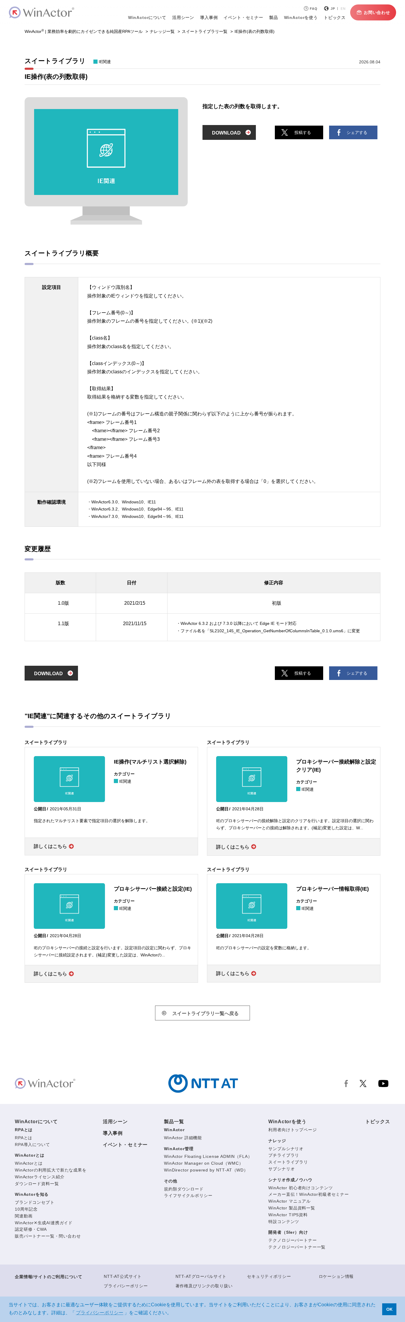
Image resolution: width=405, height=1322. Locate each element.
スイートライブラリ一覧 (204, 31)
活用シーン (183, 17)
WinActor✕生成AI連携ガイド (44, 1222)
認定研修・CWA (31, 1229)
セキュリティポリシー (269, 1276)
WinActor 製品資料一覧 (291, 1208)
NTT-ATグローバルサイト (201, 1276)
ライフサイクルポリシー (188, 1195)
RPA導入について (32, 1144)
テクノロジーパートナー (292, 1240)
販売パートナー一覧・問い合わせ (48, 1236)
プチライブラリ (283, 1155)
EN (343, 8)
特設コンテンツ (283, 1221)
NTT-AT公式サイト (123, 1276)
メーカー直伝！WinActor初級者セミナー (308, 1194)
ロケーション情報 (336, 1276)
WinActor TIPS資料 (288, 1214)
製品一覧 (174, 1121)
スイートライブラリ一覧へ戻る (205, 1013)
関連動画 (23, 1216)
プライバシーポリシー (126, 1285)
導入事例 (113, 1133)
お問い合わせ (377, 12)
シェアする (357, 132)
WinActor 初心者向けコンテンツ (300, 1187)
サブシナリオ (281, 1168)
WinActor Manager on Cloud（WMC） (203, 1163)
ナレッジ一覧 (162, 31)
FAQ (314, 8)
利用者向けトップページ (292, 1129)
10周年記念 (26, 1209)
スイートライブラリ (288, 1162)
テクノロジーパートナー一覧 (297, 1247)
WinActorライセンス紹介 (40, 1176)
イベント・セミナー (125, 1144)
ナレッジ (277, 1140)
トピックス (377, 1121)
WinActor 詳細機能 (183, 1137)
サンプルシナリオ (286, 1148)
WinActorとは (29, 1155)
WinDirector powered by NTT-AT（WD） (206, 1170)
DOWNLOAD (226, 132)
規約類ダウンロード (184, 1189)
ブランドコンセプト (35, 1202)
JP (333, 8)
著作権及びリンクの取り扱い (204, 1285)
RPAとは (24, 1129)
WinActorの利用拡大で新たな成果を (51, 1170)
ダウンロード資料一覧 (37, 1183)
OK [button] (389, 1309)
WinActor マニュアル (289, 1201)
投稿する (302, 132)
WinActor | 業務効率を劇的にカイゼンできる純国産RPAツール (84, 31)
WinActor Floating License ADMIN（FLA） (208, 1156)
